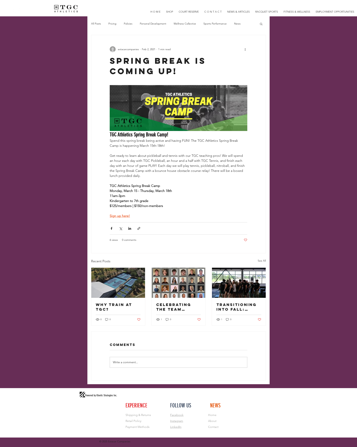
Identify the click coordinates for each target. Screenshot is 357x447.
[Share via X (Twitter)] (120, 228)
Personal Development (153, 23)
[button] (261, 23)
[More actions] (245, 49)
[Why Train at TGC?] (118, 283)
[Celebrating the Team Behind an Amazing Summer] (178, 283)
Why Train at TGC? (114, 307)
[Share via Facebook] (111, 228)
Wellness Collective (185, 23)
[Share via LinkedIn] (129, 228)
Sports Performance (215, 23)
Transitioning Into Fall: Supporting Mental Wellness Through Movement (236, 307)
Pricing (112, 23)
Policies (128, 23)
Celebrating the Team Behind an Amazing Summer (173, 307)
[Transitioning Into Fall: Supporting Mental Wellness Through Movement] (239, 283)
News (237, 23)
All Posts (96, 23)
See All (262, 260)
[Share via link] (139, 228)
